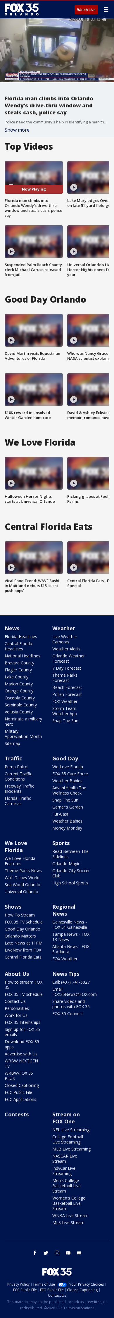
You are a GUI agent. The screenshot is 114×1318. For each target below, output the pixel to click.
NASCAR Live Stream (64, 1158)
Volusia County (19, 712)
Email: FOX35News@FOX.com (74, 991)
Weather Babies (67, 780)
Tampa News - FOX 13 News (70, 936)
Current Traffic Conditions (18, 776)
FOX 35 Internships (22, 1022)
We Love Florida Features (20, 861)
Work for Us (16, 1015)
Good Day (65, 758)
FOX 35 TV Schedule (24, 922)
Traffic (13, 758)
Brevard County (19, 663)
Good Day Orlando (22, 929)
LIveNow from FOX (23, 950)
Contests (17, 1114)
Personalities (17, 1008)
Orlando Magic (66, 863)
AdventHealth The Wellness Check (69, 790)
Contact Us (15, 1001)
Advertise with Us (21, 1054)
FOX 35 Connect (67, 1013)
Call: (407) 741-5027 (71, 982)
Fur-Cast (60, 814)
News (12, 628)
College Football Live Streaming (67, 1139)
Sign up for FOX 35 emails (22, 1032)
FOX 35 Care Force (70, 773)
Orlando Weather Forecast (68, 658)
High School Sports (70, 883)
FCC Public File (18, 1092)
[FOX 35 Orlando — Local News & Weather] (22, 9)
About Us (17, 973)
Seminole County (21, 705)
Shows (13, 906)
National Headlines (22, 656)
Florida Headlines (21, 636)
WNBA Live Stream (70, 1215)
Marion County (19, 684)
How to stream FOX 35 (23, 984)
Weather (63, 628)
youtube (68, 1253)
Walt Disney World (22, 877)
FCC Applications (20, 1099)
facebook (34, 1253)
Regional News (63, 910)
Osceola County (20, 698)
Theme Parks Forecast (64, 677)
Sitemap (12, 743)
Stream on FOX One (66, 1118)
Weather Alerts (66, 649)
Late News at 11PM (23, 943)
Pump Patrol (16, 766)
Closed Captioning (22, 1085)
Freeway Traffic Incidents (19, 788)
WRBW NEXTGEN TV (21, 1063)
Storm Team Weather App (64, 711)
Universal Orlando (21, 891)
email (79, 1253)
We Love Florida (67, 766)
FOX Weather (64, 701)
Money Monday (67, 828)
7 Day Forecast (66, 668)
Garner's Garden (67, 807)
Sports (61, 842)
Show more (17, 130)
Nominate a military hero (23, 721)
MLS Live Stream (68, 1222)
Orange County (19, 691)
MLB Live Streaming (71, 1149)
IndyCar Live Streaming (63, 1170)
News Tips (65, 973)
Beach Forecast (67, 687)
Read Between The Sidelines (70, 854)
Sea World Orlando (22, 884)
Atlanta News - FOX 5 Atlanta (70, 949)
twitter (46, 1253)
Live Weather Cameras (64, 639)
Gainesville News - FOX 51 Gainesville (69, 924)
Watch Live (86, 10)
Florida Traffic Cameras (18, 800)
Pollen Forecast (67, 694)
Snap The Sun (65, 720)
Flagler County (18, 670)
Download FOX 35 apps (22, 1044)
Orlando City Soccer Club (71, 873)
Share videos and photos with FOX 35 (71, 1003)
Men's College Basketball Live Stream (66, 1186)
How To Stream (20, 915)
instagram (57, 1253)
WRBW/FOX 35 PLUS (19, 1075)
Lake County (16, 677)
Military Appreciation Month (23, 733)
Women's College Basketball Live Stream (68, 1203)
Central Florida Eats (23, 957)
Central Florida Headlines (18, 646)
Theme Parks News (23, 870)
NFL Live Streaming (70, 1129)
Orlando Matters (20, 936)
